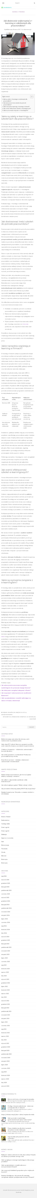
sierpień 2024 (5, 915)
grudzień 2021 (5, 1004)
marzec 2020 (5, 1079)
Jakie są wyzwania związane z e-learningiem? (16, 110)
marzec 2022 (5, 993)
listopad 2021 (5, 1008)
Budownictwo (5, 820)
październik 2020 (6, 1054)
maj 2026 (4, 876)
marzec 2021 (5, 1036)
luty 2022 (4, 997)
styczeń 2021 (5, 1043)
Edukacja (4, 834)
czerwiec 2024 (5, 922)
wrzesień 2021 (5, 1015)
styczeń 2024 (5, 936)
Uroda (3, 852)
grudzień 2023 (5, 940)
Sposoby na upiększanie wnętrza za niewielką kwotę (19, 718)
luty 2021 (4, 1040)
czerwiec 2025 (5, 894)
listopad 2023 (5, 944)
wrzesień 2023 (5, 951)
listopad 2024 (5, 904)
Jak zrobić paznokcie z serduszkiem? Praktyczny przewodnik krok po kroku (16, 755)
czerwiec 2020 (5, 1068)
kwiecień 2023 (5, 968)
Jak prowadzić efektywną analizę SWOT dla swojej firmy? (18, 788)
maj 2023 (3, 965)
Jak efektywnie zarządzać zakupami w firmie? (16, 690)
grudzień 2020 (5, 1047)
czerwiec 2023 (5, 961)
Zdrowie (3, 856)
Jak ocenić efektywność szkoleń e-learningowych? (17, 108)
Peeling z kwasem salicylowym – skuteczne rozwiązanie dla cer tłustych (20, 1106)
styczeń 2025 (5, 897)
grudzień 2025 (5, 883)
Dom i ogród (5, 827)
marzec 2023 (5, 972)
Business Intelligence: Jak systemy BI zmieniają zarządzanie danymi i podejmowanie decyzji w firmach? (17, 1176)
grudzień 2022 (5, 983)
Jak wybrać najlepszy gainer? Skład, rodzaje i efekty (16, 785)
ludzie (3, 636)
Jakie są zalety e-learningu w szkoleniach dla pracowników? (15, 100)
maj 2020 (4, 1072)
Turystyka (4, 848)
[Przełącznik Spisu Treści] (31, 96)
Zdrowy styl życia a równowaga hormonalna (21, 1099)
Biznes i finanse (18, 12)
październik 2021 (6, 1011)
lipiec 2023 (4, 958)
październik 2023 (6, 947)
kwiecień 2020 (5, 1075)
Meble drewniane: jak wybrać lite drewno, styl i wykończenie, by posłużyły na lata (15, 740)
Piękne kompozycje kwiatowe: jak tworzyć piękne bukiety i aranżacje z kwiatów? (16, 775)
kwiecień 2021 (5, 1033)
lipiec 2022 (4, 986)
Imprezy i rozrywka (7, 838)
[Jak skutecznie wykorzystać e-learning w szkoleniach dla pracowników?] (18, 44)
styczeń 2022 (5, 1000)
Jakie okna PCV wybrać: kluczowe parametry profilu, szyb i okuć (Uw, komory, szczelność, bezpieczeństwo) (17, 745)
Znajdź (31, 727)
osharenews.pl (27, 29)
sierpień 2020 (5, 1061)
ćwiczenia (25, 324)
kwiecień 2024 (5, 929)
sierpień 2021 (5, 1018)
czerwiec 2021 (5, 1025)
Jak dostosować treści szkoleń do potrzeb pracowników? (15, 103)
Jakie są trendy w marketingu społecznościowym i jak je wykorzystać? (20, 1119)
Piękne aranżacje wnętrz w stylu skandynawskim (14, 713)
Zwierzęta (4, 859)
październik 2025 (6, 890)
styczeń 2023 (5, 979)
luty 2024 (4, 933)
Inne (2, 841)
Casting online (5, 824)
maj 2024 (4, 926)
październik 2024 (6, 908)
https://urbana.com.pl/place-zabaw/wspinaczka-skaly (17, 1114)
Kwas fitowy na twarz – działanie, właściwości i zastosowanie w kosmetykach (15, 760)
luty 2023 (4, 976)
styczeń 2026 (5, 880)
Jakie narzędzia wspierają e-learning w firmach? (17, 106)
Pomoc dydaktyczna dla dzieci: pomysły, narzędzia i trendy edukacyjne (19, 1129)
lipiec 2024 (4, 919)
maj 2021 (3, 1029)
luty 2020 (4, 1082)
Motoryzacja (5, 845)
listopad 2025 (5, 887)
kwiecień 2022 (5, 990)
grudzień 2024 (5, 901)
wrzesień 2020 (5, 1057)
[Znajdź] (34, 3)
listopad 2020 (5, 1050)
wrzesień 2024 (5, 912)
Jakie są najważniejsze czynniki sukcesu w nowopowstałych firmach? (13, 1166)
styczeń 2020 (5, 1086)
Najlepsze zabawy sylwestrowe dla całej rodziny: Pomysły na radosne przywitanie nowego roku (18, 1155)
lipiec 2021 (4, 1022)
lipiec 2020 (4, 1065)
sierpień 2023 (5, 954)
